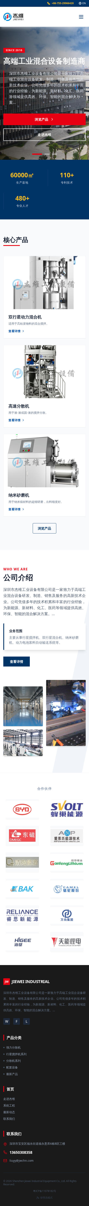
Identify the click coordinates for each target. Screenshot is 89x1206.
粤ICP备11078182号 (44, 1191)
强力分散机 (13, 1047)
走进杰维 (44, 134)
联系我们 (9, 1119)
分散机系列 (13, 1061)
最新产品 (12, 1074)
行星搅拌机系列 (16, 1054)
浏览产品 (41, 119)
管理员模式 (46, 1197)
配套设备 (12, 1067)
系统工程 (9, 1105)
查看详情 (16, 661)
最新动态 (9, 1112)
